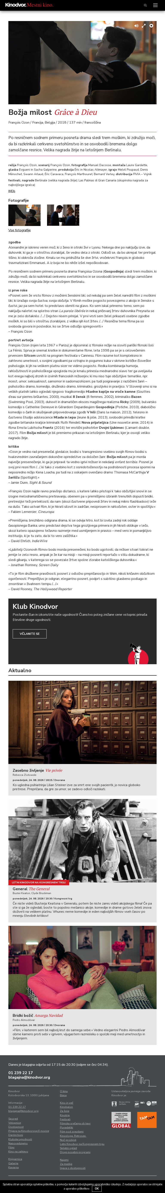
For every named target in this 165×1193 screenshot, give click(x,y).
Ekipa (63, 1095)
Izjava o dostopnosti (73, 1168)
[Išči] (145, 5)
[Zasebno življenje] (82, 722)
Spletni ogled (68, 1148)
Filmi (11, 1147)
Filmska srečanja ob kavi (75, 1123)
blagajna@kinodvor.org (29, 1077)
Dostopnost (16, 1127)
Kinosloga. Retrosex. (73, 1136)
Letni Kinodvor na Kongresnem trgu (39, 882)
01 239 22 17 (20, 1072)
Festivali (65, 1119)
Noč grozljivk (68, 1140)
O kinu (64, 1091)
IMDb (11, 191)
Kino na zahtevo (18, 1152)
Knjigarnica (15, 1159)
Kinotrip (65, 1115)
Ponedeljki (66, 1127)
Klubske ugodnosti (20, 1139)
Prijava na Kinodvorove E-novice (28, 1131)
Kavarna (13, 1167)
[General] (82, 840)
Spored (13, 1119)
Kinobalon (66, 1107)
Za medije (66, 1164)
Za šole (64, 1111)
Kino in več (66, 1103)
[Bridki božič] (82, 967)
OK (97, 1189)
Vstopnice (14, 1123)
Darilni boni (15, 1135)
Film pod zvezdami (72, 1132)
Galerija (13, 1163)
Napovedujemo (18, 1143)
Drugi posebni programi (75, 1152)
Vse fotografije (19, 230)
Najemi (64, 1160)
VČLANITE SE (30, 634)
